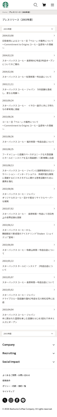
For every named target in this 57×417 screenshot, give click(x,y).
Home (4, 12)
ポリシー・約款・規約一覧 (14, 386)
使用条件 (6, 380)
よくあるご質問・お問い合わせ (16, 375)
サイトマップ (8, 391)
